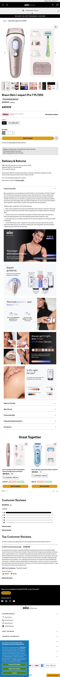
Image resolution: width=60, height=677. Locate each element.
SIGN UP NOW (6, 593)
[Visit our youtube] (14, 601)
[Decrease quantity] (3, 133)
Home (4, 21)
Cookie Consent (53, 675)
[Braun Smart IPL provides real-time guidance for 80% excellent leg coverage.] (24, 86)
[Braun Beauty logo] (30, 5)
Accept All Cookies (14, 664)
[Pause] (58, 11)
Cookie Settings (9, 626)
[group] (30, 53)
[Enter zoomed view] (56, 27)
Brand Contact (9, 620)
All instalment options (51, 114)
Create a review (6, 526)
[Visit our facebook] (2, 601)
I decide (14, 673)
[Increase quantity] (12, 133)
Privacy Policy (8, 656)
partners (22, 647)
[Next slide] (56, 491)
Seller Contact (9, 623)
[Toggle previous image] (4, 52)
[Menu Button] (3, 5)
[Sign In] (53, 5)
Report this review (7, 578)
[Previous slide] (53, 491)
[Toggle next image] (55, 52)
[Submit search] (7, 5)
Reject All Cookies (14, 669)
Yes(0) (6, 574)
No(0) (14, 574)
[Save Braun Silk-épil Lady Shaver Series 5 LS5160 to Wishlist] (55, 444)
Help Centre (8, 617)
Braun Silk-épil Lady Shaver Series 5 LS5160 (44, 469)
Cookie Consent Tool (17, 659)
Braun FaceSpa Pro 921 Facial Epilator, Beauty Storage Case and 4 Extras (13, 470)
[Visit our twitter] (10, 601)
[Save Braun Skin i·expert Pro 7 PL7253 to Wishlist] (56, 138)
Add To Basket (15, 486)
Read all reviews (6, 530)
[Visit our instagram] (6, 601)
